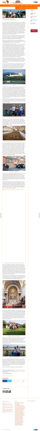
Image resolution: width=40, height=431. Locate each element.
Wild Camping (16, 423)
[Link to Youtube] (37, 2)
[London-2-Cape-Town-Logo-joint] (12, 2)
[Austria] (1, 215)
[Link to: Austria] (3, 391)
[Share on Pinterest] (18, 381)
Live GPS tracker (12, 5)
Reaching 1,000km (33, 23)
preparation (16, 419)
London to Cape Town (10, 20)
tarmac (21, 420)
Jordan (23, 412)
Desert (20, 409)
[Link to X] (34, 2)
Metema (21, 416)
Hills (21, 412)
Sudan (16, 420)
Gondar (16, 412)
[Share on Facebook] (4, 381)
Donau (9, 375)
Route (31, 5)
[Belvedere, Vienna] (14, 13)
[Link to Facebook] (35, 2)
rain (19, 419)
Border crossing (17, 404)
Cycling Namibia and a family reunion (6, 410)
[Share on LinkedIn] (23, 381)
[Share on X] (9, 381)
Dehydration (16, 409)
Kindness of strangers (20, 415)
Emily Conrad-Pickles (16, 20)
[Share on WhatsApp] (14, 381)
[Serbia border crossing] (39, 215)
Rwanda (22, 419)
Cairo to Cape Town (17, 405)
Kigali (15, 415)
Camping (22, 405)
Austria (5, 375)
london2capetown (17, 416)
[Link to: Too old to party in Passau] (9, 391)
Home (35, 5)
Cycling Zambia (20, 408)
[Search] (17, 8)
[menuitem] (17, 8)
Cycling (16, 408)
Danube (7, 375)
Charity (22, 5)
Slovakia (12, 375)
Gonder (19, 412)
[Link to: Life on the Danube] (6, 391)
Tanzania (19, 420)
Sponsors (26, 5)
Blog (18, 5)
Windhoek (20, 423)
